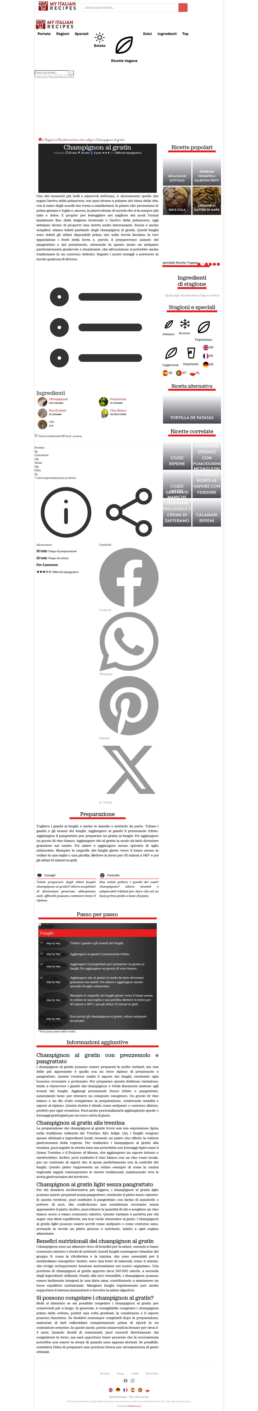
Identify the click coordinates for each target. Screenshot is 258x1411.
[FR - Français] (125, 1389)
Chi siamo (105, 1373)
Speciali (81, 33)
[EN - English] (111, 1389)
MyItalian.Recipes (58, 5)
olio (51, 422)
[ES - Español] (133, 1389)
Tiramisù (53, 77)
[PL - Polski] (147, 1389)
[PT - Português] (140, 1389)
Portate (44, 33)
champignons (58, 399)
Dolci (147, 33)
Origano (205, 295)
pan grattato (57, 410)
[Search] (71, 72)
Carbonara (41, 77)
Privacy (120, 1373)
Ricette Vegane (124, 60)
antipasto (59, 153)
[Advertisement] (129, 107)
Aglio (177, 295)
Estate (99, 45)
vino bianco (118, 410)
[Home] (40, 139)
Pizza (71, 77)
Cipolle (169, 295)
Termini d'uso (152, 1373)
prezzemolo (118, 399)
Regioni (62, 33)
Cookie (135, 1373)
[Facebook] (125, 1381)
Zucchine (186, 295)
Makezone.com (134, 1406)
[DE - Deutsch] (118, 1389)
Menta (195, 295)
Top (185, 33)
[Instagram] (132, 1381)
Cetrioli (214, 295)
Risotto (63, 77)
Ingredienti (167, 33)
